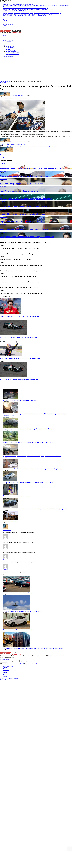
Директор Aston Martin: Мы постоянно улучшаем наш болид (26, 198)
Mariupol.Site (35, 663)
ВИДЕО (8, 49)
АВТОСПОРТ (6, 42)
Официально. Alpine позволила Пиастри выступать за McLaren (27, 236)
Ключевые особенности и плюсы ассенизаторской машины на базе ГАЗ (31, 168)
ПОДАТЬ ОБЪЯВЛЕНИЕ (9, 44)
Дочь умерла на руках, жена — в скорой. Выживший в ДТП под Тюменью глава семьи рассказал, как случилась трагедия (32, 13)
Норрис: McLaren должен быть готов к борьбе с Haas (22, 214)
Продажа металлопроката (10, 521)
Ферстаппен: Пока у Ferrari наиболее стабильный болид (24, 221)
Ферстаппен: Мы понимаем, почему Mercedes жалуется (24, 229)
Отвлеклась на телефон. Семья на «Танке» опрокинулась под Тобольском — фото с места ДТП (25, 8)
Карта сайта (6, 670)
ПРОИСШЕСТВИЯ (10, 47)
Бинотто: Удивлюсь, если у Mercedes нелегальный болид (20, 316)
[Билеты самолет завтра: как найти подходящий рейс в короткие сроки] (16, 609)
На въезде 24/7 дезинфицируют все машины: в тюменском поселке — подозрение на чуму (24, 15)
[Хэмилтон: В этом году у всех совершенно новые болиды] (13, 334)
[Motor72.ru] (11, 33)
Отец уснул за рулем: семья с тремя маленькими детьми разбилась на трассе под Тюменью (24, 6)
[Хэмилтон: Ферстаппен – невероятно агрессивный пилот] (13, 376)
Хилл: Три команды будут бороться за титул (19, 191)
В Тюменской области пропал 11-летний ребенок (14, 10)
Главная (2, 81)
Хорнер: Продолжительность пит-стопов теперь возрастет (25, 206)
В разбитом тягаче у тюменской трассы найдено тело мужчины (18, 4)
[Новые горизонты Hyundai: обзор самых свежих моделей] (16, 628)
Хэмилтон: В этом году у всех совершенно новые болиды (19, 337)
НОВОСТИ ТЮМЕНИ (8, 40)
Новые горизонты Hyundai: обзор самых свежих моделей (18, 629)
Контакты (5, 667)
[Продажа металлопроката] (10, 519)
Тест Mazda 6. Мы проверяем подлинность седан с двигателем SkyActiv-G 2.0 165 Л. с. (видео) (28, 482)
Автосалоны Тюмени (8, 666)
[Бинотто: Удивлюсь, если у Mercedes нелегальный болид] (10, 313)
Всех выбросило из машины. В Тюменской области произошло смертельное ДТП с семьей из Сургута (27, 14)
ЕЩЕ (4, 45)
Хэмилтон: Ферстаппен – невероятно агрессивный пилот (20, 379)
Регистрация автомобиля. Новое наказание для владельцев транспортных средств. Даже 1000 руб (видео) (32, 469)
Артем (4, 549)
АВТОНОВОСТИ (7, 39)
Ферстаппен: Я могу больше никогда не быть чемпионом (20, 358)
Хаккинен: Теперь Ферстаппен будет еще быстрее (21, 183)
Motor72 (22, 663)
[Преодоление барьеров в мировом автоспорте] (10, 494)
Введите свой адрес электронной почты (9, 661)
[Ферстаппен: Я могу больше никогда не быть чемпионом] (11, 355)
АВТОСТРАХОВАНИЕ (11, 50)
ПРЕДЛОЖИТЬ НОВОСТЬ (12, 54)
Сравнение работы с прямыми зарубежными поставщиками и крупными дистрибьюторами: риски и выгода (33, 648)
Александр (5, 569)
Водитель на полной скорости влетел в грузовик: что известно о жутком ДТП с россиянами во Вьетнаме (28, 9)
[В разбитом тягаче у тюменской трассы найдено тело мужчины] (10, 398)
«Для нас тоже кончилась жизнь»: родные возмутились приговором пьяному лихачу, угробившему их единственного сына (32, 11)
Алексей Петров (14, 95)
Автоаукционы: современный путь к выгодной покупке (18, 593)
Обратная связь (6, 668)
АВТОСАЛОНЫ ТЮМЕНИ (12, 52)
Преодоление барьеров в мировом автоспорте (16, 495)
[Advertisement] (36, 70)
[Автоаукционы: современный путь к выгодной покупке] (16, 591)
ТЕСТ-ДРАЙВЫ (7, 41)
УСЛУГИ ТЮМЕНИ (11, 51)
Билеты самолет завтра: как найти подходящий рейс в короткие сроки (22, 611)
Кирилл (5, 539)
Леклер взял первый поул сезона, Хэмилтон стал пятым (24, 176)
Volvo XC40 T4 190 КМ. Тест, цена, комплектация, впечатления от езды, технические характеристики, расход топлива (35, 509)
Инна (4, 559)
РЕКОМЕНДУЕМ (10, 46)
